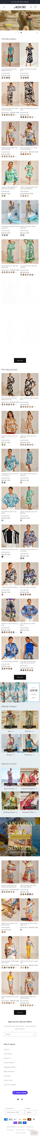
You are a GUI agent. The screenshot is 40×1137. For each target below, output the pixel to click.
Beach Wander (9, 789)
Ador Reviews (8, 1054)
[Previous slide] (15, 32)
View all (20, 360)
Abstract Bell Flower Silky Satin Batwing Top (9, 266)
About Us (7, 1049)
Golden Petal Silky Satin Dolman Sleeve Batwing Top (10, 109)
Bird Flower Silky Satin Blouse (28, 587)
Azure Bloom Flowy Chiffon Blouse (27, 624)
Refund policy (30, 1126)
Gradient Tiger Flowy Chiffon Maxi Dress (28, 227)
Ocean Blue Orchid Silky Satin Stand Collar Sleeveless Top (28, 662)
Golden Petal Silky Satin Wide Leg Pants (29, 109)
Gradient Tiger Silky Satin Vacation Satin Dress (10, 227)
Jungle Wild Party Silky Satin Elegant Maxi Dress (9, 69)
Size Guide (7, 1076)
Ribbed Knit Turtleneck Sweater (9, 549)
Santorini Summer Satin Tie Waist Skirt (10, 997)
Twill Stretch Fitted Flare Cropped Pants (29, 961)
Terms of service (20, 1129)
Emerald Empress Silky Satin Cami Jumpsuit (10, 308)
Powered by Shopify (19, 1126)
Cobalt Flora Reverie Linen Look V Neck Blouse (29, 550)
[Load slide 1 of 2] (19, 32)
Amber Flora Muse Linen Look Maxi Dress (28, 436)
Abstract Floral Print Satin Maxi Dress (28, 69)
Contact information (21, 1132)
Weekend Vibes (28, 812)
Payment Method (9, 1062)
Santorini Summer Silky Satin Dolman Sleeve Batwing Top (9, 886)
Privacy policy (10, 1129)
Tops (9, 731)
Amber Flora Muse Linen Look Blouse (9, 436)
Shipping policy (31, 1129)
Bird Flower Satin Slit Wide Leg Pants (9, 624)
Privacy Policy (8, 1080)
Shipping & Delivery (10, 1067)
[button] (4, 7)
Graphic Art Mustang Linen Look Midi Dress (28, 512)
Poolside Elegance (28, 789)
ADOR (12, 1126)
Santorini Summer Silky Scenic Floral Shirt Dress (9, 148)
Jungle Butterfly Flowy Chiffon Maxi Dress (28, 308)
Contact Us (7, 1058)
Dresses (9, 755)
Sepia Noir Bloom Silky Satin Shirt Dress (29, 398)
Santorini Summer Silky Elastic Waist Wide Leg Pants (28, 886)
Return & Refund (9, 1071)
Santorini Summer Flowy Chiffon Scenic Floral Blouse (28, 148)
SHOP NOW (20, 692)
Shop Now (20, 20)
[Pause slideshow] (38, 32)
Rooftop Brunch (9, 812)
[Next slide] (24, 32)
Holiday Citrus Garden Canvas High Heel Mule (9, 924)
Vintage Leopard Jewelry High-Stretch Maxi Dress (28, 347)
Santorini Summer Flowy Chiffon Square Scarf (28, 924)
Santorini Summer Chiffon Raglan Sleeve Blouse (10, 961)
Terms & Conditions (10, 1084)
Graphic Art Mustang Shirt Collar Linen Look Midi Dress (28, 187)
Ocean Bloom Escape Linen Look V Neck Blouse (10, 474)
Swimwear (28, 755)
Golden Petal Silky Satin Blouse (9, 587)
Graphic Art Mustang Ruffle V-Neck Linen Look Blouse (9, 187)
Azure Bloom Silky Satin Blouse (9, 661)
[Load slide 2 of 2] (21, 32)
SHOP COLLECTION (20, 837)
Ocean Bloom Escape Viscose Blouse (9, 512)
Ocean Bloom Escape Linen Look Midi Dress (28, 474)
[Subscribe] (34, 1034)
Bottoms (28, 731)
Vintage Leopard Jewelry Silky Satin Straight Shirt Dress (9, 347)
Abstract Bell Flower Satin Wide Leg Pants (28, 266)
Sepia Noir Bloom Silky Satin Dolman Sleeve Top (9, 398)
